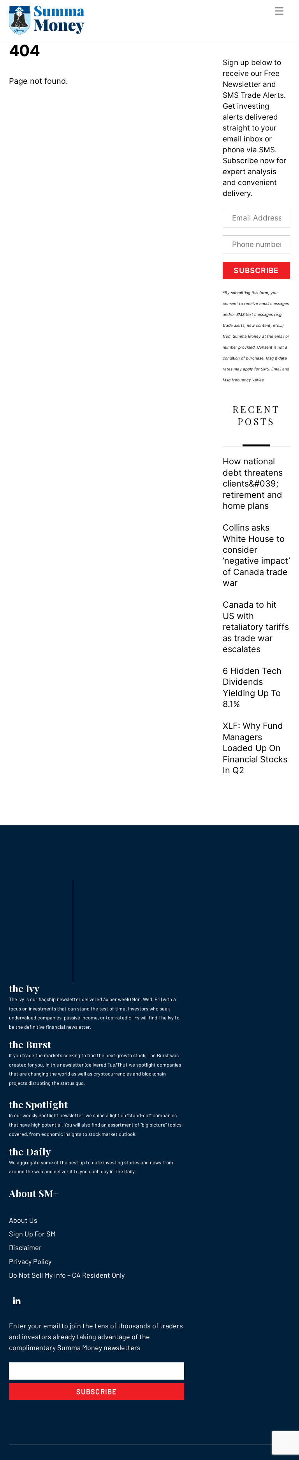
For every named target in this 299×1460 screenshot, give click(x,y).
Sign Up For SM (32, 1233)
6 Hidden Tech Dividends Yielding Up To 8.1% (252, 687)
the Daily (30, 1151)
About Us (23, 1220)
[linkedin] (17, 1299)
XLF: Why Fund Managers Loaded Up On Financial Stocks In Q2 (255, 748)
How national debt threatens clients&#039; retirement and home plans (253, 483)
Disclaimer (25, 1247)
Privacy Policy (30, 1261)
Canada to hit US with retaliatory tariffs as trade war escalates (256, 627)
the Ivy (24, 988)
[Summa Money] (46, 31)
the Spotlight (38, 1104)
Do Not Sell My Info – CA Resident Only (67, 1275)
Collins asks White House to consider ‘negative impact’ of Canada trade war (256, 555)
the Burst (30, 1044)
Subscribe (256, 270)
